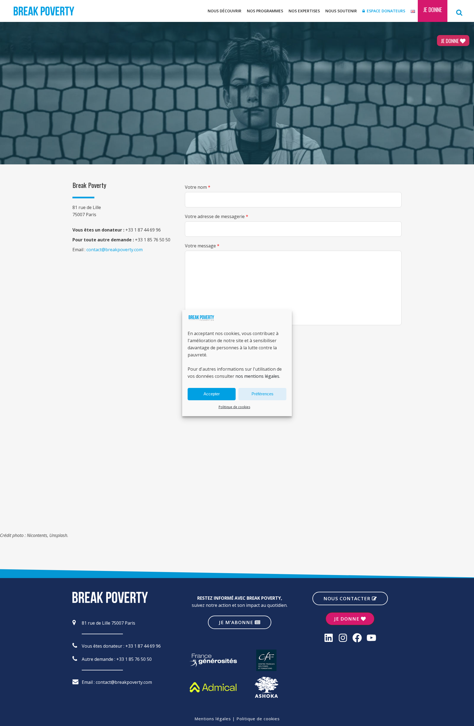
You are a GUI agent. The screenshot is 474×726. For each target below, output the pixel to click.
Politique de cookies (234, 407)
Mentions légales (212, 718)
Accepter (212, 393)
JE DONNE (450, 40)
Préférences (262, 393)
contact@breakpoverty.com (114, 250)
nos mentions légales (257, 376)
